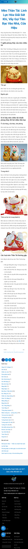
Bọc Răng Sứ (4, 393)
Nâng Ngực (4, 388)
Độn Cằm (3, 376)
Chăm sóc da (4, 372)
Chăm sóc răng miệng (7, 396)
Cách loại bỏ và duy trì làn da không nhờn (12, 453)
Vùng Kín (3, 436)
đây (20, 341)
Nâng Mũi (3, 386)
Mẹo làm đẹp (4, 384)
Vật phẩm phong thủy (7, 427)
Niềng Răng (4, 400)
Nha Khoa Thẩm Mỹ (6, 391)
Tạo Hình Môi (4, 432)
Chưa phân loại (5, 374)
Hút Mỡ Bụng (4, 381)
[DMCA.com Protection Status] (6, 546)
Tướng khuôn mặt (6, 420)
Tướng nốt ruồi (5, 424)
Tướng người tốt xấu (6, 422)
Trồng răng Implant (6, 410)
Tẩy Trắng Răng (5, 405)
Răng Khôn (4, 403)
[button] (23, 1)
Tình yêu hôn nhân (6, 415)
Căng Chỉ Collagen (6, 367)
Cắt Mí (3, 369)
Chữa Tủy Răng (5, 398)
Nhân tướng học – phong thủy (9, 412)
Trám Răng (4, 408)
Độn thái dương (5, 379)
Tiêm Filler (4, 434)
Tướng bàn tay (5, 417)
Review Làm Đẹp (5, 429)
